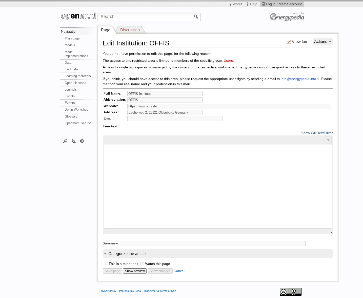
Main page (72, 38)
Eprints (70, 96)
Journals (71, 89)
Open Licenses (75, 83)
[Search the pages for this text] (196, 16)
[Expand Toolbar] (328, 140)
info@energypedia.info (298, 79)
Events (70, 103)
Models (70, 45)
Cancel (179, 271)
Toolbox (82, 141)
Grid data (71, 69)
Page (105, 30)
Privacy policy (108, 290)
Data (68, 62)
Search (65, 141)
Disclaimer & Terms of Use (160, 290)
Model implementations (76, 54)
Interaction (73, 141)
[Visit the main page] (79, 16)
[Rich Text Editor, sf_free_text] (218, 186)
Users (228, 60)
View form (300, 42)
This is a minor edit (123, 264)
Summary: (111, 243)
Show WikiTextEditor (317, 133)
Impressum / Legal (130, 290)
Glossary (71, 116)
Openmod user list (78, 123)
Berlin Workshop (76, 109)
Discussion (130, 30)
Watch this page (157, 264)
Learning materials (78, 76)
